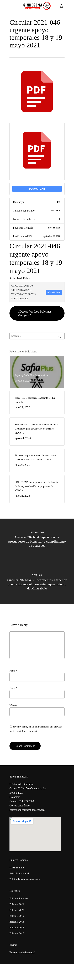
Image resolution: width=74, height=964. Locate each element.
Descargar (37, 188)
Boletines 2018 (16, 922)
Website (13, 705)
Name (13, 670)
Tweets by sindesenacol (22, 952)
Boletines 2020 (16, 910)
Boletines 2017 (16, 927)
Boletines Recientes (18, 898)
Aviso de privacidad (19, 873)
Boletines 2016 (16, 933)
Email (13, 688)
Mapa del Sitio (16, 867)
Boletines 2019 (16, 916)
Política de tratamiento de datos (24, 879)
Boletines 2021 (16, 904)
